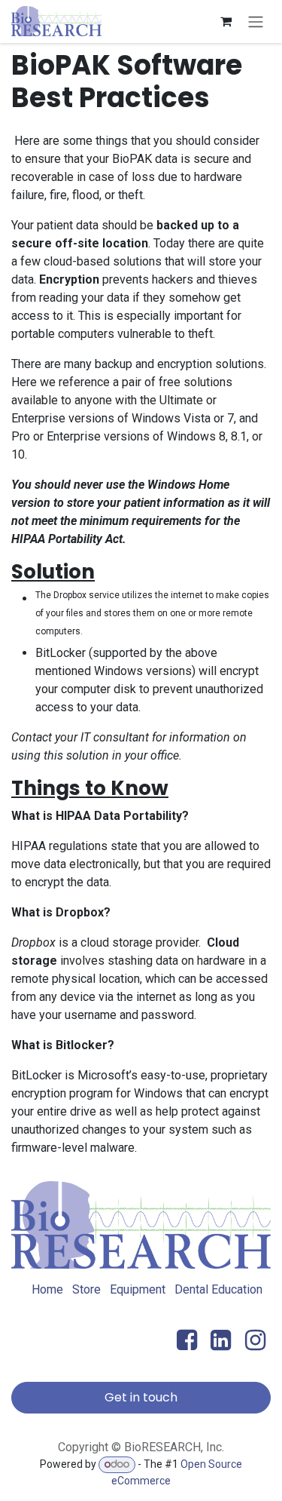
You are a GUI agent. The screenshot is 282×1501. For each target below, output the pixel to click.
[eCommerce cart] (226, 21)
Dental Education (218, 1289)
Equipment (137, 1289)
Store (86, 1289)
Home (47, 1289)
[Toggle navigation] (256, 21)
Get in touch (141, 1397)
